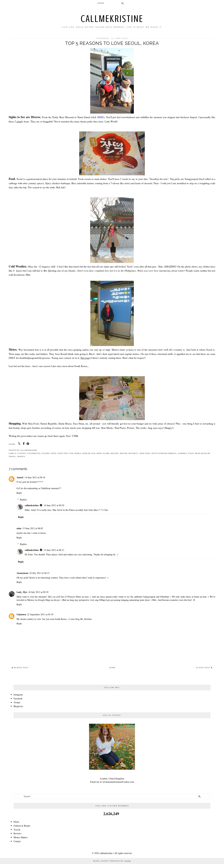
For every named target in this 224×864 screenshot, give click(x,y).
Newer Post (21, 668)
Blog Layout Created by (112, 861)
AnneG (20, 477)
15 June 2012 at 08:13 (54, 550)
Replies (23, 499)
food (53, 453)
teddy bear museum (199, 453)
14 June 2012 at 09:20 (54, 505)
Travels (17, 829)
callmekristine (112, 18)
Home (100, 3)
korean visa (88, 453)
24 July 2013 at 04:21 (39, 573)
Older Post (203, 668)
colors (46, 453)
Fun (71, 453)
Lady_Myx (22, 592)
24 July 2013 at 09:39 (38, 592)
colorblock (34, 453)
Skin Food (144, 453)
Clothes (21, 453)
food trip (62, 453)
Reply (19, 492)
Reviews (17, 833)
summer (182, 453)
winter (21, 456)
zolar (19, 528)
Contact (17, 841)
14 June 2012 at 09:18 (35, 477)
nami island (103, 453)
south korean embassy (164, 453)
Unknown (21, 614)
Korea (77, 453)
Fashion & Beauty (22, 825)
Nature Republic (129, 453)
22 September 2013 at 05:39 (40, 614)
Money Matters (21, 837)
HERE (100, 117)
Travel (12, 456)
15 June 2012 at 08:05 (32, 528)
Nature (115, 453)
